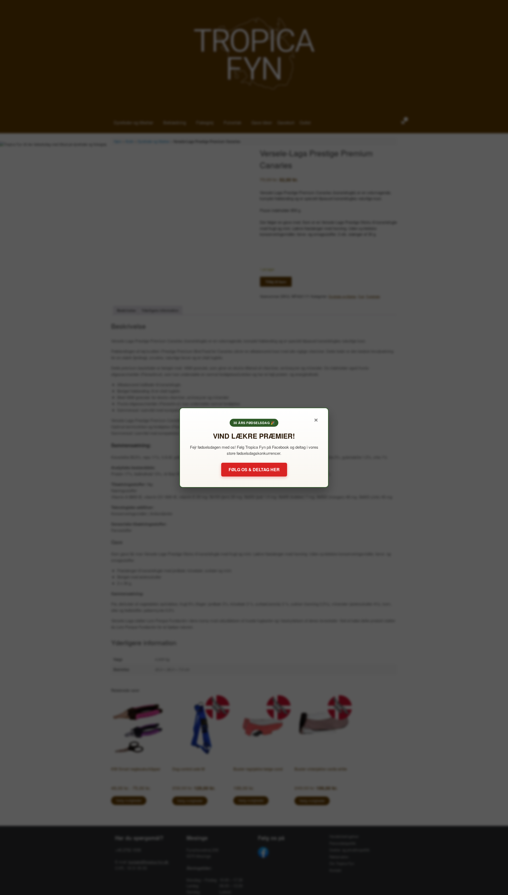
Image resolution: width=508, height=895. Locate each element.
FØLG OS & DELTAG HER (254, 469)
